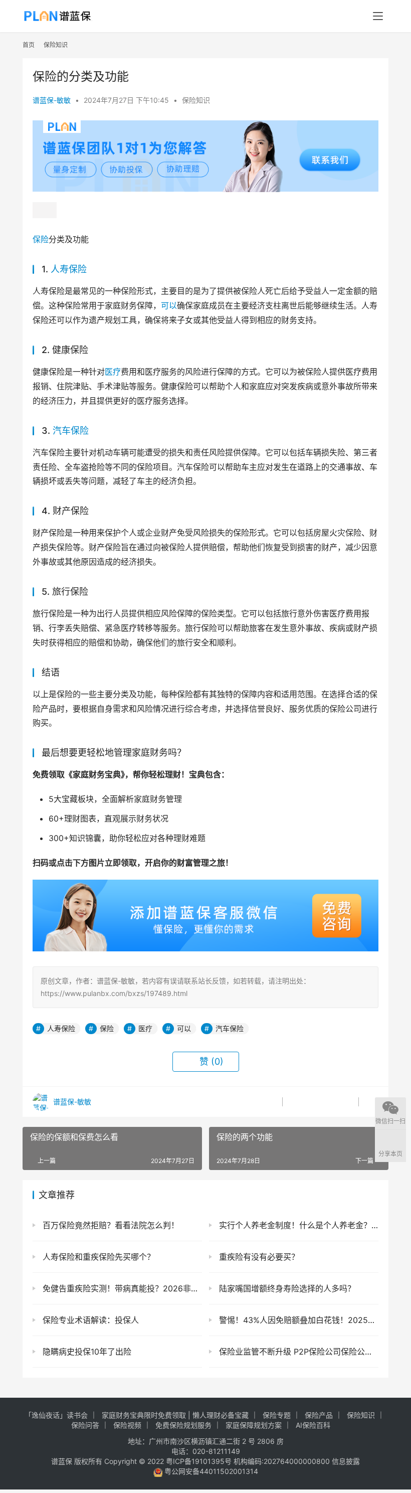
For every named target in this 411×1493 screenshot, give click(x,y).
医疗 (113, 372)
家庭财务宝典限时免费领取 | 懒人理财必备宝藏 (175, 1415)
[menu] (377, 16)
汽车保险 (71, 430)
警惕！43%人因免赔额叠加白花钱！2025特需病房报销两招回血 (297, 1320)
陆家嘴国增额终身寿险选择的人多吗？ (286, 1288)
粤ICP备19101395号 (199, 1461)
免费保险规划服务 (183, 1425)
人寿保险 (69, 269)
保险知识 (196, 100)
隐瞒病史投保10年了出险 (85, 1352)
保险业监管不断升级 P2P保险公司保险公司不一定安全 (297, 1352)
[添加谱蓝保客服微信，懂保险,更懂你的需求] (205, 887)
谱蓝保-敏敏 (52, 100)
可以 (169, 305)
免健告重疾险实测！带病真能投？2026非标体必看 (121, 1288)
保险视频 (127, 1425)
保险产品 (319, 1415)
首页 (29, 45)
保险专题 (277, 1415)
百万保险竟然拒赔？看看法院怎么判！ (109, 1225)
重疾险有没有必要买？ (258, 1257)
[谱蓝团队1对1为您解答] (205, 125)
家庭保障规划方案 (254, 1425)
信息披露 (346, 1461)
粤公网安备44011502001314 (210, 1471)
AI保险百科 (313, 1425)
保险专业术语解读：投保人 (89, 1320)
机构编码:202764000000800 (283, 1461)
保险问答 (85, 1425)
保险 (41, 239)
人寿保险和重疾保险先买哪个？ (97, 1257)
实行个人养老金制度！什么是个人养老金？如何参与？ (297, 1225)
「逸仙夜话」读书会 (56, 1415)
